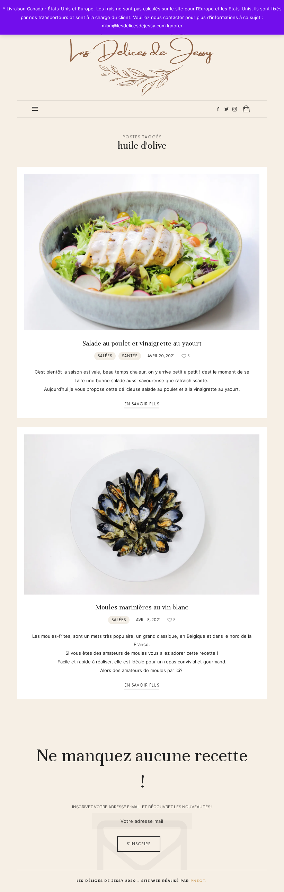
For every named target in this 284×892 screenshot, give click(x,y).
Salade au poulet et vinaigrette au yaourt (142, 343)
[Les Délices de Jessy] (142, 49)
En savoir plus (141, 404)
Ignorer (175, 25)
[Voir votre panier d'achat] (246, 109)
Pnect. (198, 881)
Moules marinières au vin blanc (141, 607)
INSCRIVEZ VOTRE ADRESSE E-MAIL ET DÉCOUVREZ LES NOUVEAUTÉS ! (142, 806)
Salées (105, 356)
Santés (129, 356)
